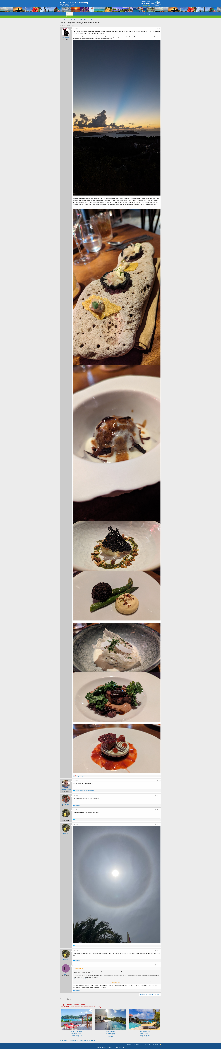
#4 (157, 809)
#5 (157, 824)
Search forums (70, 17)
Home (62, 14)
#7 (157, 965)
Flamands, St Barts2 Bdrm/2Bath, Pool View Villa (77, 1034)
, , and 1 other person (85, 776)
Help (153, 1044)
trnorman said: (77, 968)
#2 (157, 780)
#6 (157, 950)
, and (85, 790)
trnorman (63, 25)
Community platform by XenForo (110, 1047)
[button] (82, 14)
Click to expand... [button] (116, 982)
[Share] (157, 29)
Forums (69, 14)
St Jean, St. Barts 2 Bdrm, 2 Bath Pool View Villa (110, 1034)
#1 (159, 28)
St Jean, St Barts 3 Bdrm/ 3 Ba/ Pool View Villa (144, 1034)
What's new (78, 14)
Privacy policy (146, 1044)
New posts (62, 17)
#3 (157, 795)
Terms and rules (138, 1044)
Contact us (130, 1044)
